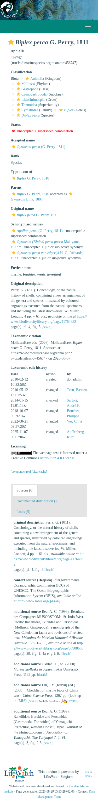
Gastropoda (29, 89)
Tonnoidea (29, 105)
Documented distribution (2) (37, 501)
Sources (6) (24, 490)
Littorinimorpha (33, 100)
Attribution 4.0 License (57, 458)
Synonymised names (27, 224)
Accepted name (23, 140)
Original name (22, 208)
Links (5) (23, 512)
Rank (15, 156)
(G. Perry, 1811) (41, 147)
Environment (21, 268)
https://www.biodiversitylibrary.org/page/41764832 (49, 559)
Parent (16, 187)
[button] (11, 42)
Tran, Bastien (77, 390)
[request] (72, 701)
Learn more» (88, 774)
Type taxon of (21, 172)
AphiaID (17, 51)
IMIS (21, 701)
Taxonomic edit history (29, 368)
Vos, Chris (74, 421)
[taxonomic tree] (21, 471)
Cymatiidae (29, 110)
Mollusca (28, 84)
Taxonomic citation (26, 336)
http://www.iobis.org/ (33, 601)
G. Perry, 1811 (37, 215)
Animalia (37, 79)
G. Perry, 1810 (33, 178)
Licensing (18, 446)
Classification (21, 72)
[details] (46, 327)
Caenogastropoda (34, 94)
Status (16, 124)
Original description (27, 284)
